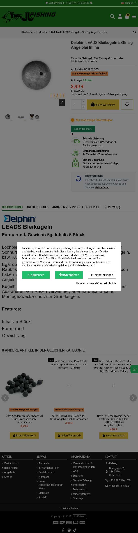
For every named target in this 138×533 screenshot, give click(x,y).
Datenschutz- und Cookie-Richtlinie (96, 283)
